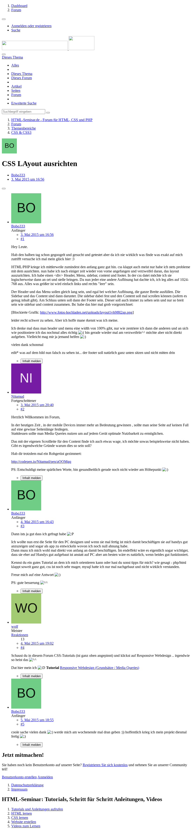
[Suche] (4, 54)
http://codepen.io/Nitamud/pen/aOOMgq (41, 462)
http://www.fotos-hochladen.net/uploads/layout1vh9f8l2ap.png (86, 312)
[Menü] (4, 19)
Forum (16, 95)
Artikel (16, 86)
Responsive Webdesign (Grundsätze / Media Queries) (99, 668)
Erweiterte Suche (24, 103)
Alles (15, 65)
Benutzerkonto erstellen (19, 777)
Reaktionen (19, 635)
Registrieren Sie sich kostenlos (105, 765)
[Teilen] (4, 188)
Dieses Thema (21, 74)
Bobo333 (18, 175)
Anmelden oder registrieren (31, 26)
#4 (22, 648)
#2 (22, 409)
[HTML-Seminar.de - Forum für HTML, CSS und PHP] (48, 49)
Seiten (15, 91)
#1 (22, 239)
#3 (22, 526)
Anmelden (45, 777)
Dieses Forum (21, 78)
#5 (22, 724)
